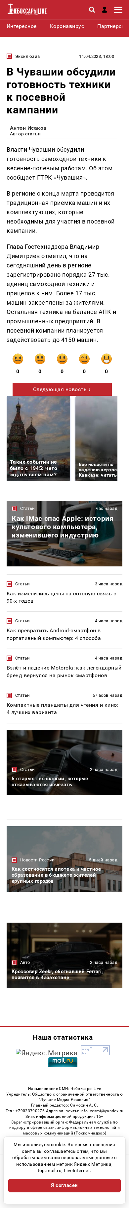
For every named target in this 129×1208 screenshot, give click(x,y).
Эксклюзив (27, 56)
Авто (25, 962)
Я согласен (64, 1185)
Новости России (37, 859)
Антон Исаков (28, 128)
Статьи (27, 508)
